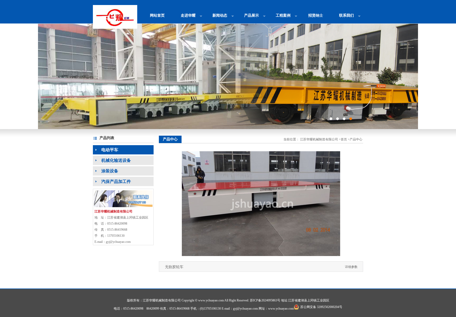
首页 (344, 139)
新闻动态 (216, 17)
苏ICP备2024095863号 (265, 300)
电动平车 (105, 150)
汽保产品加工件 (112, 181)
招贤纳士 (315, 15)
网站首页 (157, 15)
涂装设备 (105, 171)
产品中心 (356, 139)
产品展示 (247, 17)
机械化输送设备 (112, 160)
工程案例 (279, 17)
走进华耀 (184, 17)
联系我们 (342, 17)
